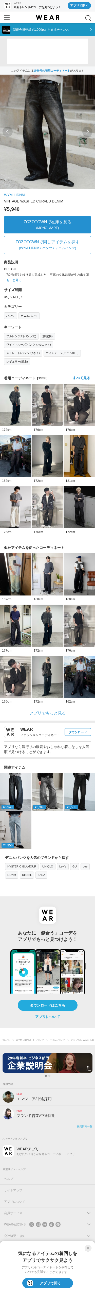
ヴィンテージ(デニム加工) (62, 352)
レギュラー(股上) (17, 361)
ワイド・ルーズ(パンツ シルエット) (28, 344)
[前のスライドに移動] (8, 132)
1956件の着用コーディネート (51, 70)
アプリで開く (79, 5)
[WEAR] (47, 17)
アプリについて (47, 1016)
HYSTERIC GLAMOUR (21, 866)
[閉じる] (88, 1248)
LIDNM (11, 874)
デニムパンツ (29, 315)
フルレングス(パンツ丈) (21, 336)
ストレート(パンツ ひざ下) (23, 352)
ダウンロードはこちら (47, 1005)
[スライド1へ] (46, 1076)
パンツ (10, 315)
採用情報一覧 (84, 1126)
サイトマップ (13, 1190)
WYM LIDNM (14, 195)
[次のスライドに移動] (87, 132)
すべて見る (81, 378)
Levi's (62, 866)
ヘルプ (8, 1179)
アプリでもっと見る (47, 713)
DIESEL (27, 874)
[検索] (88, 18)
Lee (85, 866)
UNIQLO (47, 866)
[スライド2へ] (49, 1076)
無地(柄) (47, 336)
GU (74, 866)
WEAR (6, 1039)
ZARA (41, 874)
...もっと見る (13, 280)
